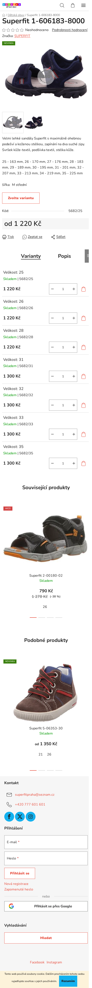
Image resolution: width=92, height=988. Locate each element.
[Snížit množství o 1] (52, 289)
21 (41, 754)
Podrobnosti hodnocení (70, 30)
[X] (20, 817)
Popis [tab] (64, 256)
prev (4, 530)
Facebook (37, 962)
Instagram (54, 962)
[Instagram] (31, 817)
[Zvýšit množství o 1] (74, 289)
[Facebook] (9, 817)
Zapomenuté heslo (18, 889)
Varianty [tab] (31, 256)
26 (45, 606)
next (87, 530)
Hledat (46, 938)
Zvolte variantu (21, 198)
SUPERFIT (22, 36)
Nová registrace (16, 883)
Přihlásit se (19, 873)
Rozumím (68, 981)
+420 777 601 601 (30, 804)
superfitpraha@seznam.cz (34, 794)
